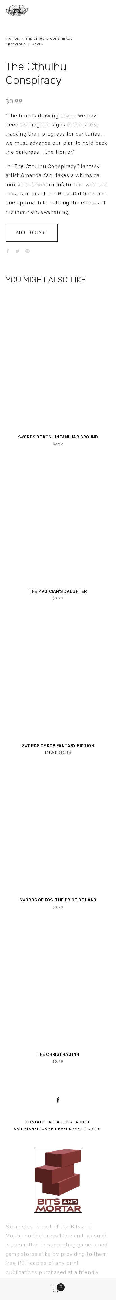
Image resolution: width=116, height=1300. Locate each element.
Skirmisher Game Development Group (58, 1129)
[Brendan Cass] (58, 1100)
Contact (36, 1122)
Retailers (61, 1122)
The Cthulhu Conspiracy (49, 39)
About (83, 1122)
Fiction (13, 39)
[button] (32, 233)
